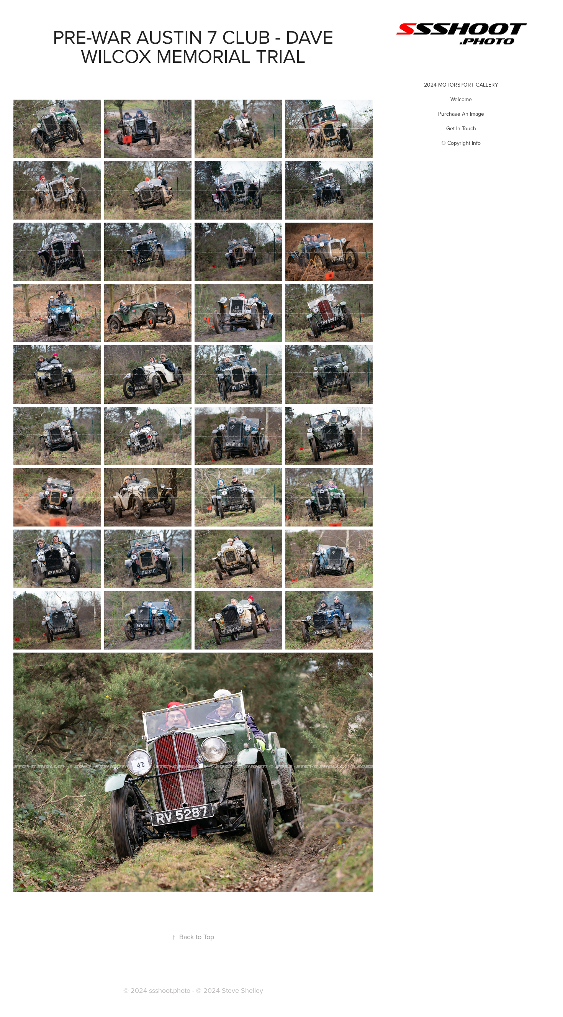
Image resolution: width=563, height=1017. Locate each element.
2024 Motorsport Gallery (461, 85)
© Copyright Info (461, 143)
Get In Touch (461, 128)
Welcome (461, 99)
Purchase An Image (461, 114)
